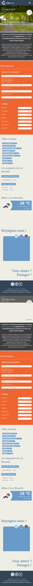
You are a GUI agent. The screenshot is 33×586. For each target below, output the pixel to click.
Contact (22, 288)
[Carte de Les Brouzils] (29, 12)
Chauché (5, 160)
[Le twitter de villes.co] (16, 236)
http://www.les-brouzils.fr (7, 100)
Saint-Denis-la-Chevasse (9, 155)
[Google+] (26, 236)
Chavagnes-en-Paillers (9, 153)
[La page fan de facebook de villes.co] (21, 236)
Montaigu (5, 163)
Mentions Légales (13, 288)
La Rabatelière (7, 150)
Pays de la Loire (7, 36)
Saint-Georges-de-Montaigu (10, 148)
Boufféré (5, 158)
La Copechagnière (8, 143)
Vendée (27, 36)
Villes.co (10, 3)
